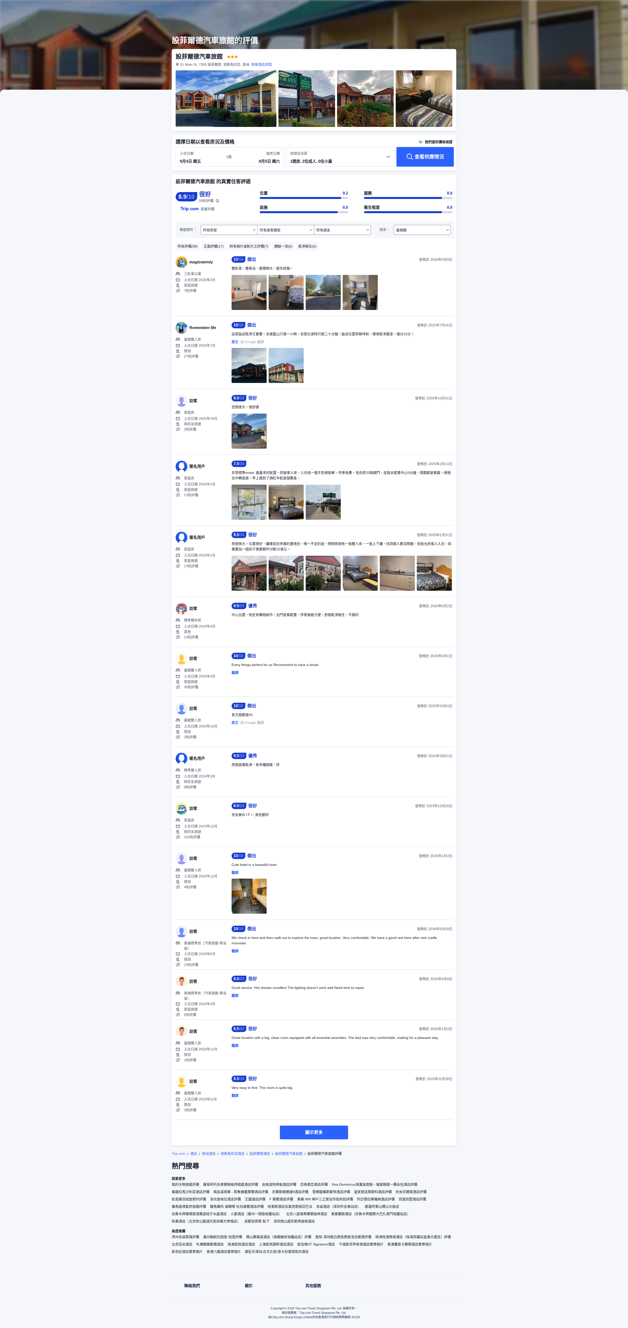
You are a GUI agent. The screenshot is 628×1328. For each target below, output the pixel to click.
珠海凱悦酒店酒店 (241, 1244)
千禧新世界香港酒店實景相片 (361, 1244)
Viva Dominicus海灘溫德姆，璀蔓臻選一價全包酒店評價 (374, 1184)
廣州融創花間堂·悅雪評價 (222, 1237)
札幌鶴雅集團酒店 (210, 1244)
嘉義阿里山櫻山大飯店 (382, 1206)
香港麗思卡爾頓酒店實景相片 (409, 1244)
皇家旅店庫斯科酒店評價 (373, 1192)
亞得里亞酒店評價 (314, 1184)
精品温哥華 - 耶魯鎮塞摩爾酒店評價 (240, 1192)
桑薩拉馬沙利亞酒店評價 (190, 1192)
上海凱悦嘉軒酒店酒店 (276, 1244)
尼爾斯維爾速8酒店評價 (290, 1192)
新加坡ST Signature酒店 (316, 1244)
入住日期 (187, 153)
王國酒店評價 (255, 1199)
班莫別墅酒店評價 (412, 1199)
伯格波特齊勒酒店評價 (279, 1184)
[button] (524, 8)
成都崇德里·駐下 (257, 1221)
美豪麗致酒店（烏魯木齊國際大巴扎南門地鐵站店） (370, 1214)
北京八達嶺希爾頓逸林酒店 (306, 1214)
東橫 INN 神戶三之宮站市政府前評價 (325, 1199)
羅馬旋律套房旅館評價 (189, 1206)
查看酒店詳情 (261, 64)
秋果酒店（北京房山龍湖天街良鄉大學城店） (206, 1221)
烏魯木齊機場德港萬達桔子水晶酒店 (199, 1214)
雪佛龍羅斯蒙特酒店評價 (331, 1192)
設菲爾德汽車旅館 (288, 1154)
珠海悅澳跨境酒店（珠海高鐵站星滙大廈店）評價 (413, 1237)
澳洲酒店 (209, 1154)
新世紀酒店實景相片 (187, 1252)
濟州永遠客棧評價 (185, 1237)
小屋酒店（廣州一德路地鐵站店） (256, 1214)
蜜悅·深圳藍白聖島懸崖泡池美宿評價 (343, 1237)
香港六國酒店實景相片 (224, 1252)
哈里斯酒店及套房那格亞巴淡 (290, 1206)
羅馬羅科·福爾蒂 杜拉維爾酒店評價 (237, 1206)
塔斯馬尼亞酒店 (233, 1154)
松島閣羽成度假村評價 (189, 1199)
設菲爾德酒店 (259, 1154)
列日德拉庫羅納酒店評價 (376, 1199)
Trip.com (178, 1154)
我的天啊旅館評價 (185, 1184)
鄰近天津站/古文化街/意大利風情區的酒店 (277, 1252)
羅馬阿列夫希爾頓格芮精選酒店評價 (230, 1184)
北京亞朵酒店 (182, 1244)
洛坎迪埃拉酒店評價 (225, 1199)
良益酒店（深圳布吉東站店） (338, 1206)
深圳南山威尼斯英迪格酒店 (294, 1221)
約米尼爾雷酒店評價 (411, 1192)
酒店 (193, 1154)
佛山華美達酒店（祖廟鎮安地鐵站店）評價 (278, 1237)
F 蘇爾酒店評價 (281, 1199)
